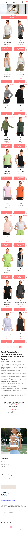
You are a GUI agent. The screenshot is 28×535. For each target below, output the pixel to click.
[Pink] (7, 236)
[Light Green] (7, 169)
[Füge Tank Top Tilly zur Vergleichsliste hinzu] (13, 82)
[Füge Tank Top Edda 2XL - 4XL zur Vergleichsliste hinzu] (26, 342)
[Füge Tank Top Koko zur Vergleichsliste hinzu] (26, 278)
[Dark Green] (7, 137)
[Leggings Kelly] (14, 418)
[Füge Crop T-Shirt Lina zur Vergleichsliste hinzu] (13, 310)
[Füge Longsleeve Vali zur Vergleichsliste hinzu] (13, 50)
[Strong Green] (7, 268)
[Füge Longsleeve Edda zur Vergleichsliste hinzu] (13, 342)
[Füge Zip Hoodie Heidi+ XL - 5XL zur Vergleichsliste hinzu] (26, 310)
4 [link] (20, 347)
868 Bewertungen (13, 406)
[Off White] (7, 40)
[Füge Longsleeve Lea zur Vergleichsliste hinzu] (26, 114)
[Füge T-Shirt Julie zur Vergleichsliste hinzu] (13, 213)
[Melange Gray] (20, 40)
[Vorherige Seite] (8, 347)
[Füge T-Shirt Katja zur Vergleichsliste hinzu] (26, 246)
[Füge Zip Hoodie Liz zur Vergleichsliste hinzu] (13, 147)
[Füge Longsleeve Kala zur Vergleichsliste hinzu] (26, 82)
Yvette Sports (12, 529)
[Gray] (20, 300)
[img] (14, 405)
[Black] (20, 105)
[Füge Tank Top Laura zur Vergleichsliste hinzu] (26, 179)
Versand (11, 512)
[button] (1, 2)
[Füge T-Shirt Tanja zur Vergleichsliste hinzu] (26, 147)
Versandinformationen (16, 508)
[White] (20, 236)
